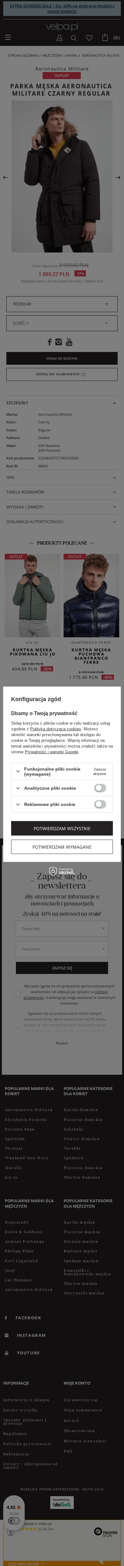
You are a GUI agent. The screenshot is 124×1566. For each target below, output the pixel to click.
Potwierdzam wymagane (62, 847)
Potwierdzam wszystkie (62, 828)
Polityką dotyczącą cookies (55, 728)
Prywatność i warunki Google (51, 751)
